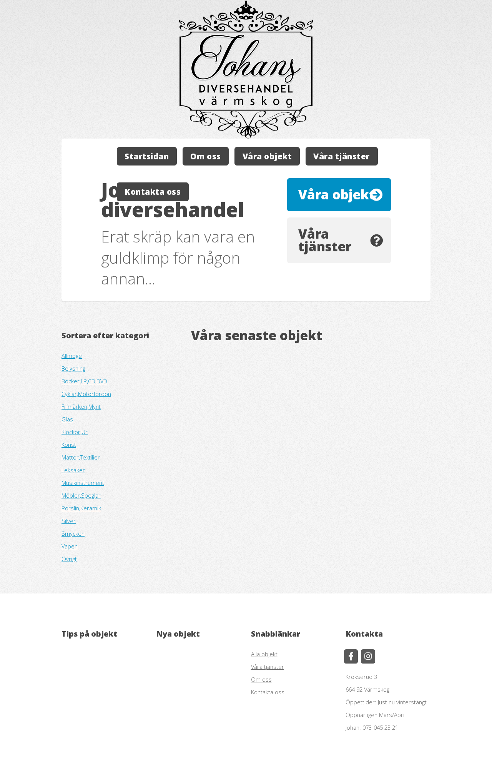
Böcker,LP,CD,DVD (84, 381)
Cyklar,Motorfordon (86, 394)
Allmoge (72, 355)
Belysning (73, 368)
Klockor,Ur (75, 432)
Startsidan (147, 156)
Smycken (73, 533)
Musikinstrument (83, 482)
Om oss (205, 156)
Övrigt (69, 559)
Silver (69, 521)
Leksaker (73, 470)
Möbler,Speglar (81, 495)
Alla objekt (264, 654)
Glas (67, 419)
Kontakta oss (153, 191)
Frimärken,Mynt (81, 406)
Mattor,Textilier (81, 457)
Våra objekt (267, 156)
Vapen (70, 546)
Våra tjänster (341, 156)
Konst (69, 444)
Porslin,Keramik (81, 508)
